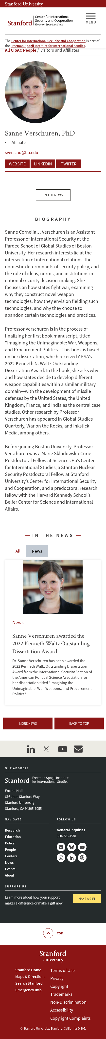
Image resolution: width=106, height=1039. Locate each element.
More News (28, 723)
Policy (10, 843)
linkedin (30, 749)
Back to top (79, 723)
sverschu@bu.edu (21, 152)
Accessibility (61, 1010)
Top (60, 933)
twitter (46, 749)
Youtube (82, 847)
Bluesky (71, 847)
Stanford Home (28, 969)
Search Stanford (29, 983)
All (18, 551)
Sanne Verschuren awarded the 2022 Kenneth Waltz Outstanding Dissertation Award (53, 632)
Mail (61, 847)
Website (17, 164)
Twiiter (68, 164)
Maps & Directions (30, 976)
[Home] (43, 20)
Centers (11, 856)
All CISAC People (20, 50)
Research (12, 830)
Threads (82, 857)
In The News (53, 195)
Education (13, 836)
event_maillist (78, 749)
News (37, 551)
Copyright (59, 986)
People (10, 849)
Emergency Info (28, 989)
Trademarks (61, 994)
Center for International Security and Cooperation (48, 41)
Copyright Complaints (70, 1018)
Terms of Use (62, 970)
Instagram (61, 857)
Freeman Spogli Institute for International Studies (48, 46)
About (9, 875)
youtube (62, 749)
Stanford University (24, 3)
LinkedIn (43, 164)
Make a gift (87, 899)
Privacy (56, 978)
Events (10, 868)
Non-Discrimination (68, 1002)
